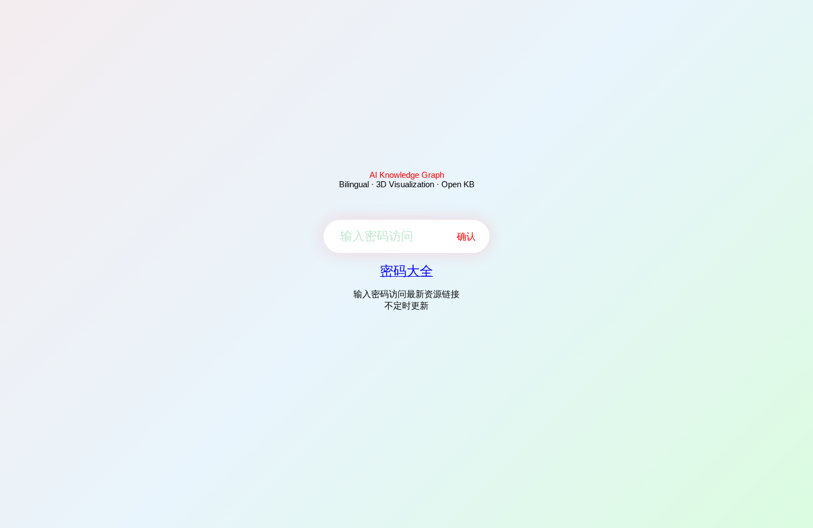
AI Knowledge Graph (406, 174)
